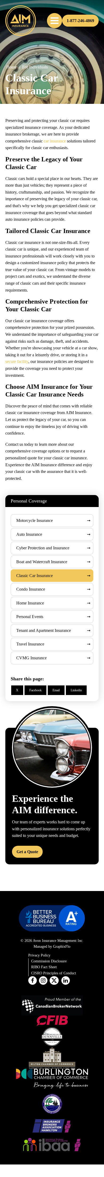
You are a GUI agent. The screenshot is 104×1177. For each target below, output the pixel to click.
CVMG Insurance (31, 658)
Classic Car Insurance (34, 575)
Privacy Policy (39, 955)
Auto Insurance (29, 534)
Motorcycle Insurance (34, 520)
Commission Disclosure (49, 961)
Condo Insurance (30, 589)
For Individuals (35, 67)
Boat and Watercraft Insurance (41, 561)
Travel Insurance (30, 644)
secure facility (16, 361)
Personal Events (29, 616)
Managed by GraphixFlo (52, 947)
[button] (54, 20)
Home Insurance (30, 603)
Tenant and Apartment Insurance (43, 630)
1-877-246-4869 (80, 20)
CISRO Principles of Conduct (53, 973)
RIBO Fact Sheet (44, 967)
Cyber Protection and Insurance (42, 548)
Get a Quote (27, 851)
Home (11, 67)
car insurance (55, 141)
